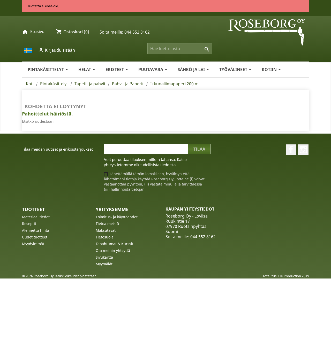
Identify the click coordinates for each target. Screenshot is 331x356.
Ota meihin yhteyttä (113, 250)
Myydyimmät (33, 243)
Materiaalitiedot (36, 216)
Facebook (291, 149)
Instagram (303, 149)
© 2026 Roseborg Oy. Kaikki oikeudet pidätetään (59, 276)
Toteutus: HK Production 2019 (285, 276)
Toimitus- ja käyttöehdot (117, 216)
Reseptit (29, 223)
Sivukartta (104, 257)
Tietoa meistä (107, 223)
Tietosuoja (105, 237)
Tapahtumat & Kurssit (114, 243)
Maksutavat (106, 230)
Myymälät (104, 263)
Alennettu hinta (35, 230)
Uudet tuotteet (34, 237)
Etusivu (37, 31)
